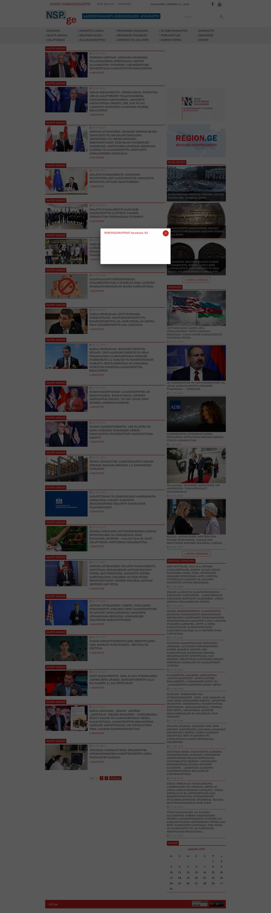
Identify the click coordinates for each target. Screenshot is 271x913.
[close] (166, 233)
